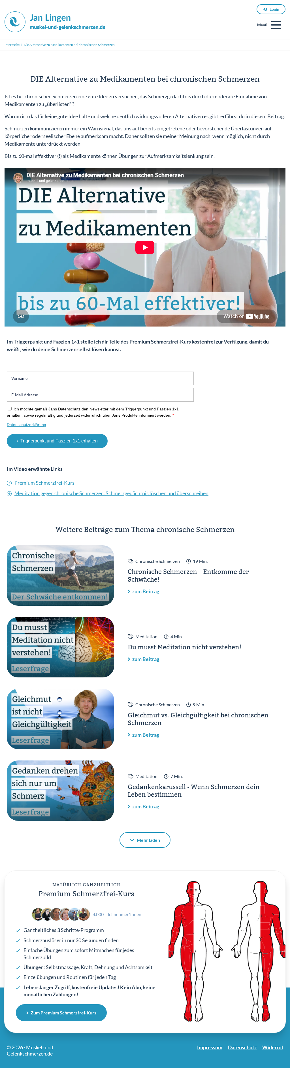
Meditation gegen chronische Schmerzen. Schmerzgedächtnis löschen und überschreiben (111, 493)
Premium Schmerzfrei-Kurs (44, 483)
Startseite (13, 45)
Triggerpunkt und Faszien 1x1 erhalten (59, 440)
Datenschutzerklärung (26, 424)
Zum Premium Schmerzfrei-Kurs (63, 1012)
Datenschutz (242, 1047)
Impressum (209, 1047)
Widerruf (272, 1047)
